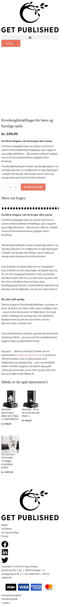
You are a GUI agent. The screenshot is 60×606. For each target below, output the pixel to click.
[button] (30, 37)
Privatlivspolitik (9, 599)
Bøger (4, 525)
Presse (4, 536)
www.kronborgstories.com (29, 355)
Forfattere (6, 528)
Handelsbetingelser (11, 595)
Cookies (5, 602)
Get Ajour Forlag (10, 532)
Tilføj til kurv (33, 187)
